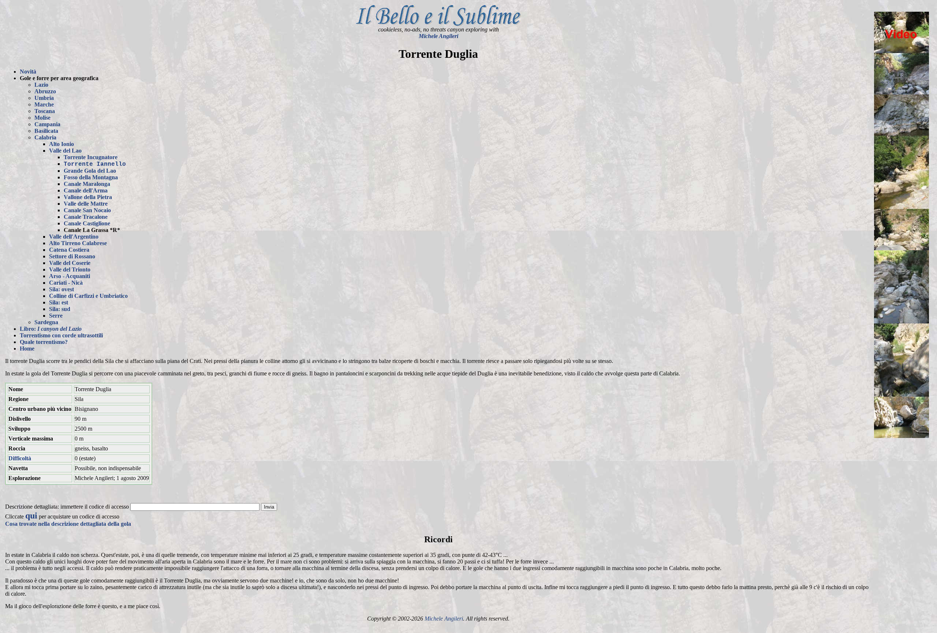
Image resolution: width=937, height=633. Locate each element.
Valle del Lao (65, 150)
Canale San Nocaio (87, 210)
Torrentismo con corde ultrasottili (61, 335)
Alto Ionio (61, 144)
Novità (28, 71)
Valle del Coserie (69, 263)
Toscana (44, 111)
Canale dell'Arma (86, 190)
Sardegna (46, 322)
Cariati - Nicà (66, 283)
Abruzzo (45, 91)
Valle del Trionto (69, 269)
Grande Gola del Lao (90, 171)
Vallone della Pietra (88, 197)
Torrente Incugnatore (90, 157)
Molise (42, 118)
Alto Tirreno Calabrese (78, 243)
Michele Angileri (438, 36)
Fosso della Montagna (91, 177)
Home (27, 348)
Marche (44, 104)
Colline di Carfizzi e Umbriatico (88, 296)
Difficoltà (19, 458)
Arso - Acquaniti (69, 276)
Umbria (44, 98)
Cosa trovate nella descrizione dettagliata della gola (68, 524)
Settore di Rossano (72, 256)
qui (31, 515)
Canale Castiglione (87, 223)
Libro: (51, 329)
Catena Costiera (69, 250)
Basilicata (46, 131)
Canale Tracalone (86, 217)
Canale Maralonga (87, 184)
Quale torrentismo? (44, 342)
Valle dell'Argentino (73, 236)
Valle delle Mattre (86, 204)
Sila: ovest (61, 289)
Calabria (45, 137)
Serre (56, 315)
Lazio (41, 85)
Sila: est (58, 302)
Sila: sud (59, 309)
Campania (47, 124)
